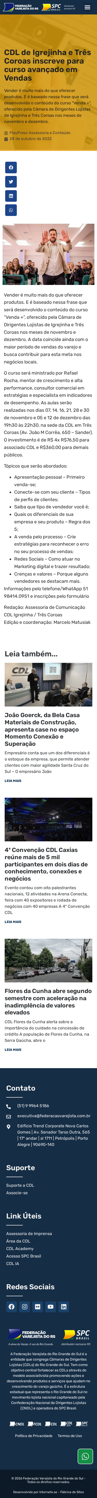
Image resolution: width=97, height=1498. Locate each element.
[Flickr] (37, 1306)
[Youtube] (50, 1306)
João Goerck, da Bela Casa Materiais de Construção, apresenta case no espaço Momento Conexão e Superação (42, 729)
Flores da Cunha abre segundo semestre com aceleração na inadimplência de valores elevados (48, 1001)
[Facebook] (11, 1306)
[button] (87, 7)
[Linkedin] (63, 1306)
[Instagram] (24, 1306)
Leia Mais (13, 781)
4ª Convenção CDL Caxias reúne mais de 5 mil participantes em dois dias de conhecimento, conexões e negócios (46, 864)
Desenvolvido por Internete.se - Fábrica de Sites (48, 1492)
